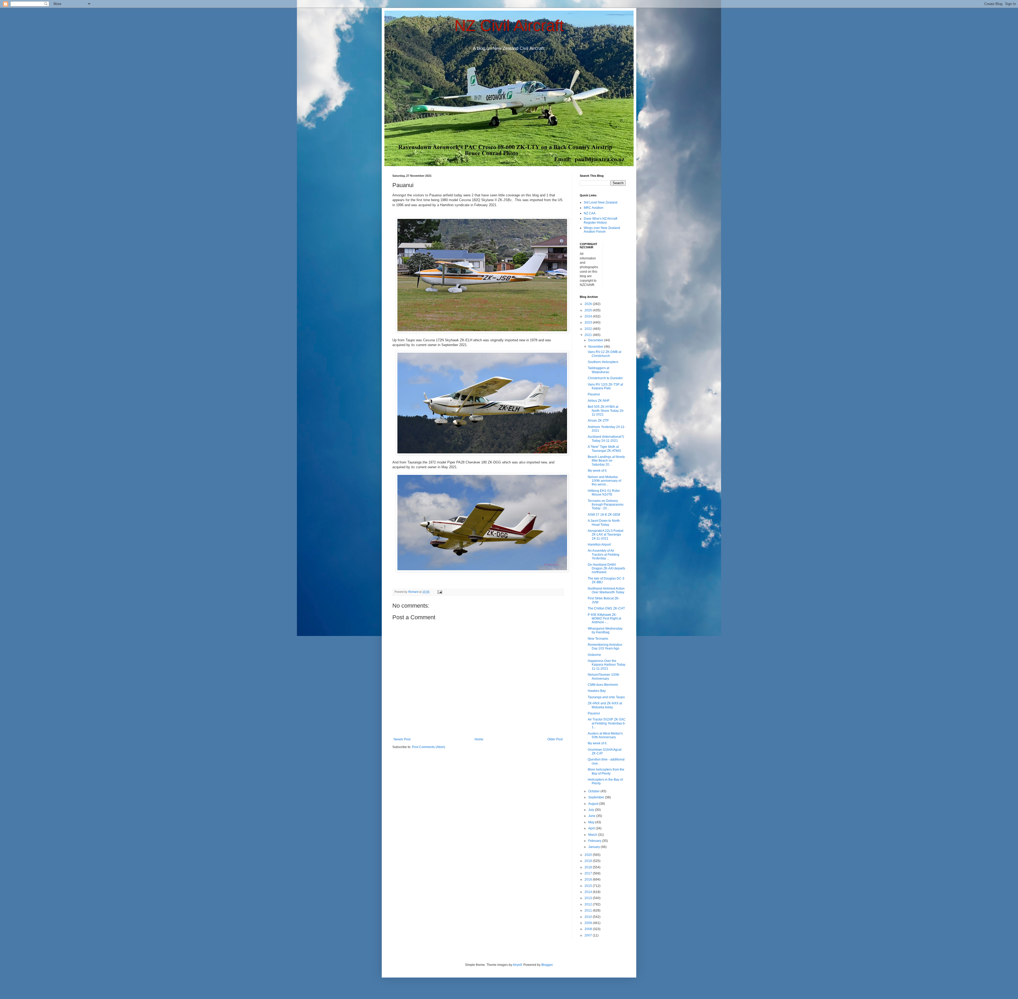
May (591, 822)
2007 (589, 935)
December (596, 340)
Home (479, 739)
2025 (589, 310)
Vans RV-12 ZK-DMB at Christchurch (604, 353)
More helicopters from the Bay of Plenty (606, 771)
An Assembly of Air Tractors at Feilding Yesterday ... (603, 554)
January (594, 847)
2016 (589, 879)
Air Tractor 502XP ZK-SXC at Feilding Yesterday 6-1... (607, 723)
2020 (589, 855)
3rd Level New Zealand (600, 202)
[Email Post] (439, 591)
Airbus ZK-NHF (598, 401)
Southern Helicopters (603, 362)
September (596, 797)
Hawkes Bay (597, 691)
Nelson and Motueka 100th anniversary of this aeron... (604, 481)
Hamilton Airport (599, 544)
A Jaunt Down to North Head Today (604, 522)
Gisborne (594, 655)
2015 (589, 886)
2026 (589, 304)
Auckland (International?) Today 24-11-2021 (606, 438)
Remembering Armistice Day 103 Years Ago (605, 646)
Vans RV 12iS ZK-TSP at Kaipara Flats (605, 386)
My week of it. (597, 470)
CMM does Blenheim (603, 685)
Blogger (546, 965)
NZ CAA (589, 213)
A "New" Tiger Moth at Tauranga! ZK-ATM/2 (604, 448)
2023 (589, 322)
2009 (589, 923)
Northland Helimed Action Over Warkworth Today (606, 590)
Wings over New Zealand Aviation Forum (602, 229)
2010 (589, 917)
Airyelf (517, 965)
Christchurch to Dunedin (605, 378)
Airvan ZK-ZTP (598, 420)
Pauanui (594, 394)
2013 (589, 898)
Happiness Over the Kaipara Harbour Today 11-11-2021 (606, 664)
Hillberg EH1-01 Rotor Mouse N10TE (604, 492)
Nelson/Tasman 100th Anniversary (603, 676)
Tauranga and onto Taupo (606, 697)
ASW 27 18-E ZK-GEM (604, 514)
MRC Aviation (593, 208)
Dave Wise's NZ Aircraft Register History (600, 220)
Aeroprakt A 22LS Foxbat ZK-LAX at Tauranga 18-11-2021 (605, 534)
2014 (589, 892)
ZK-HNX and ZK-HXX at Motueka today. (605, 705)
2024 (589, 316)
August (593, 804)
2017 (589, 873)
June (592, 816)
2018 (589, 867)
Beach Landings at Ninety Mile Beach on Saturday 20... (606, 460)
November (596, 346)
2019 (589, 861)
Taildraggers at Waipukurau (598, 370)
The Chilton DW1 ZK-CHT (606, 608)
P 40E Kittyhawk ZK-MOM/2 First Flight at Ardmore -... (604, 618)
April (592, 828)
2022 (589, 329)
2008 (589, 929)
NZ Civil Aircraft (509, 25)
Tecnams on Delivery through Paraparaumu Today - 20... (606, 504)
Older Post (555, 739)
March (593, 835)
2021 (589, 335)
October (594, 791)
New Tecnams (598, 638)
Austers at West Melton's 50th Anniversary (605, 735)
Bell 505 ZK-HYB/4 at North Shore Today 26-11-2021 (606, 410)
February (595, 841)
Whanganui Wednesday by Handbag (605, 630)
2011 (589, 910)
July (591, 810)
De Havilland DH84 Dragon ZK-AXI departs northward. (606, 568)
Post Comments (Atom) (428, 747)
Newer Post (402, 739)
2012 (589, 904)
